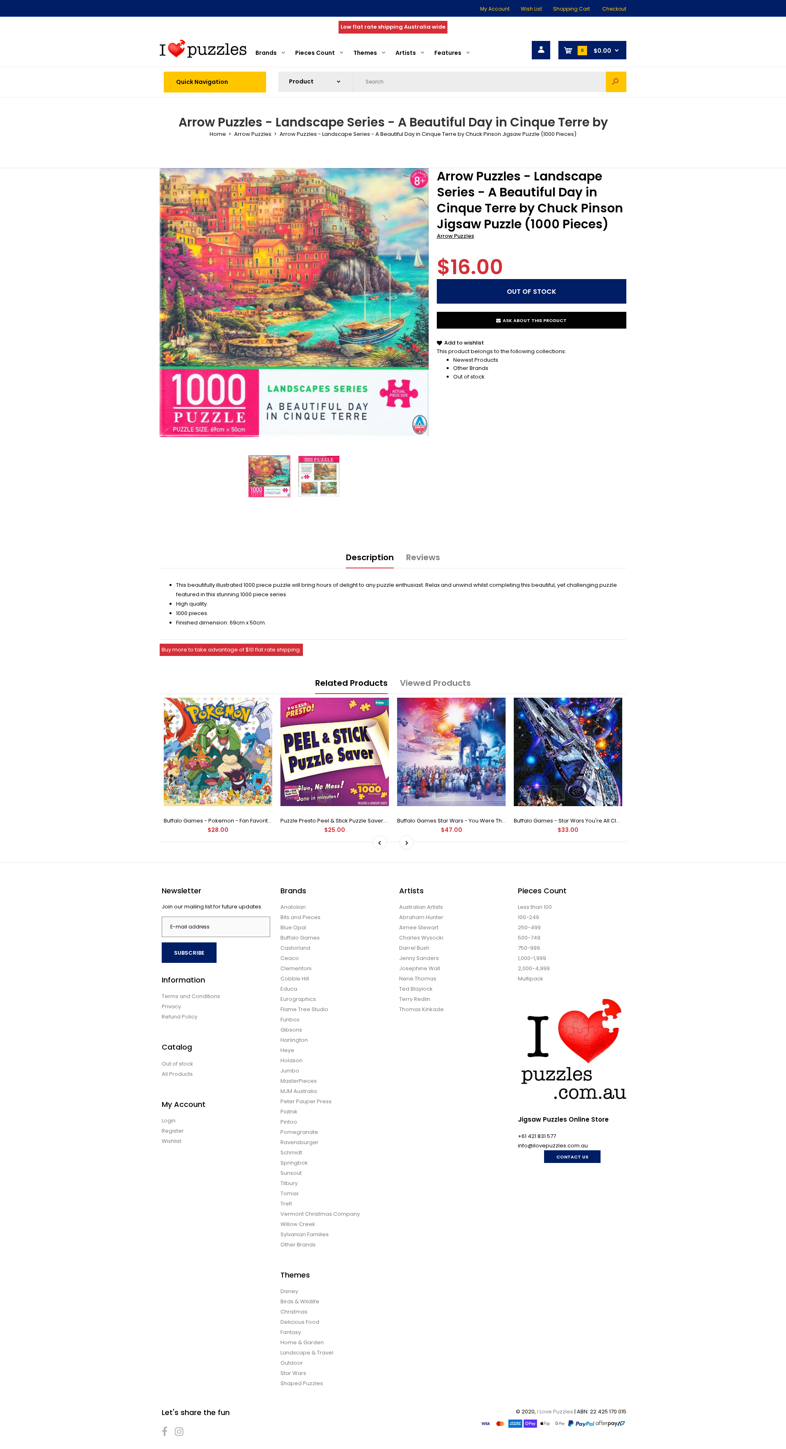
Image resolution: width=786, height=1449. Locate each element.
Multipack (530, 979)
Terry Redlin (414, 999)
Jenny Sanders (419, 958)
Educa (288, 989)
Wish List (531, 8)
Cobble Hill (294, 979)
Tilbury (289, 1183)
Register (173, 1131)
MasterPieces (298, 1081)
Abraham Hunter (421, 917)
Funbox (289, 1019)
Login (169, 1120)
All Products (177, 1074)
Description (370, 557)
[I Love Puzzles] (203, 56)
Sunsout (291, 1173)
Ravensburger (299, 1142)
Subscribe (189, 953)
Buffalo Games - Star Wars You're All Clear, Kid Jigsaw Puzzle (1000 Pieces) (612, 821)
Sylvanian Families (304, 1234)
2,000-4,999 (534, 968)
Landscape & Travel (306, 1353)
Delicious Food (299, 1322)
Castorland (295, 948)
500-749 (529, 938)
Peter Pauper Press (306, 1101)
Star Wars (293, 1373)
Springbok (294, 1163)
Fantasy (290, 1332)
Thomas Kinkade (421, 1009)
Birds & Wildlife (299, 1301)
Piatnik (289, 1111)
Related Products (351, 683)
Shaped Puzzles (301, 1383)
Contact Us (572, 1157)
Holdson (291, 1060)
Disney (289, 1291)
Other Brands (470, 368)
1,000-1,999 (532, 958)
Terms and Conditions (191, 996)
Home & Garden (302, 1342)
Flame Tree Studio (304, 1009)
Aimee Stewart (418, 927)
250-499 (529, 927)
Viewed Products (435, 683)
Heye (287, 1050)
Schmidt (291, 1152)
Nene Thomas (417, 979)
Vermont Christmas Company (320, 1214)
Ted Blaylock (416, 989)
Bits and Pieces (300, 917)
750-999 (529, 948)
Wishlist (171, 1141)
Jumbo (289, 1071)
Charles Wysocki (421, 938)
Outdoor (291, 1363)
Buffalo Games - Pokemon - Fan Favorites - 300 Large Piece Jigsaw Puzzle (262, 821)
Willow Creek (297, 1224)
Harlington (294, 1040)
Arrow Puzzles (455, 236)
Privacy (171, 1006)
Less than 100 (535, 907)
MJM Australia (298, 1091)
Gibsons (291, 1030)
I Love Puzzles (555, 1411)
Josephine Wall (419, 968)
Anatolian (293, 907)
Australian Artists (421, 907)
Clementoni (296, 968)
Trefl (286, 1204)
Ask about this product (535, 320)
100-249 (528, 917)
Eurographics (298, 999)
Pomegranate (299, 1132)
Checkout (614, 8)
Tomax (289, 1193)
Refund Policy (179, 1017)
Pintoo (288, 1122)
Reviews (423, 557)
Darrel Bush (414, 948)
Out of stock (469, 377)
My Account (495, 8)
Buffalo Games (300, 938)
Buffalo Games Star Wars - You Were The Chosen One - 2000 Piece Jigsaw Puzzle (505, 821)
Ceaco (289, 958)
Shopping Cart (571, 8)
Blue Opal (293, 927)
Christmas (293, 1312)
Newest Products (475, 360)
